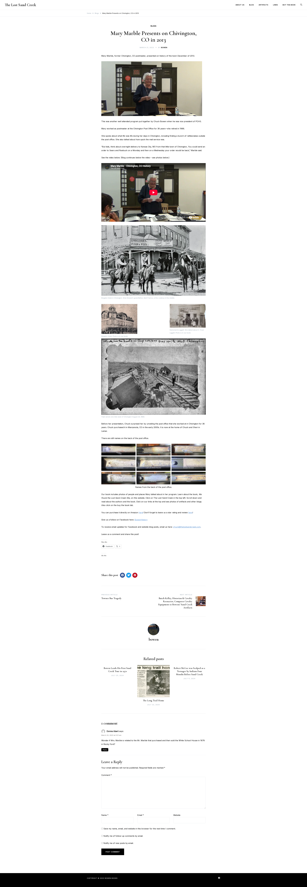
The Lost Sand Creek (20, 5)
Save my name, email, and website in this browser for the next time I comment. (139, 828)
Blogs (153, 26)
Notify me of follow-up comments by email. (123, 836)
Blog (251, 5)
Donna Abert (112, 731)
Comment (106, 775)
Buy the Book (289, 5)
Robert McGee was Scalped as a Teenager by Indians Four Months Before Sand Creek (189, 671)
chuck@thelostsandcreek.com (187, 527)
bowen (164, 47)
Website (176, 815)
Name (104, 815)
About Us (240, 5)
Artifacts (263, 5)
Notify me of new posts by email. (118, 843)
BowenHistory (141, 520)
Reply (105, 750)
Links (275, 5)
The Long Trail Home (153, 700)
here (141, 512)
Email (140, 815)
